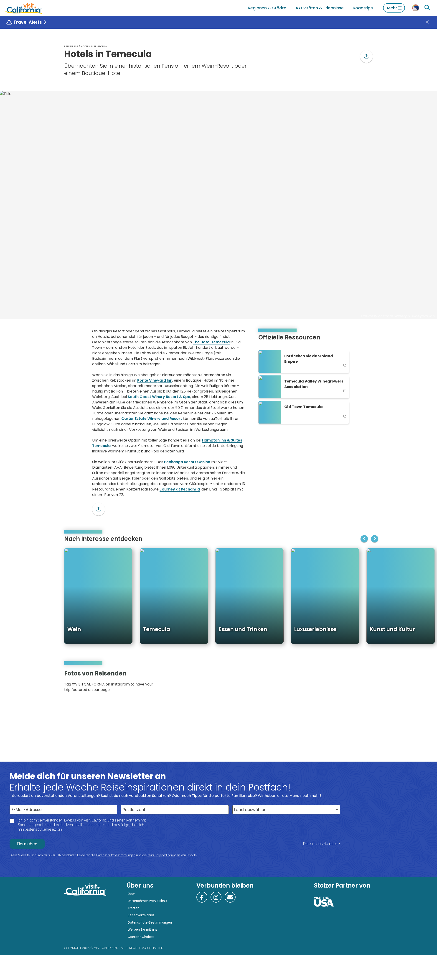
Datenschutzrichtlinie (320, 844)
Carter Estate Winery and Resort (151, 418)
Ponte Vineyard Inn (154, 380)
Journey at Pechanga (180, 489)
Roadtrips (363, 8)
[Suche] (427, 7)
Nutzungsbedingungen (163, 855)
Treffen (133, 908)
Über (131, 894)
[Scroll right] (374, 538)
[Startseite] (23, 8)
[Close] (430, 22)
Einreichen (27, 844)
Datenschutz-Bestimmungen (150, 922)
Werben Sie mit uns (142, 929)
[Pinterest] (360, 682)
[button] (366, 56)
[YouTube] (366, 682)
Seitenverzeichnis (141, 915)
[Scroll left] (364, 538)
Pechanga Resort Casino (187, 462)
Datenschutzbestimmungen (115, 855)
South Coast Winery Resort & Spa (159, 396)
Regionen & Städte (267, 8)
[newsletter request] (230, 897)
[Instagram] (353, 682)
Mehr (392, 8)
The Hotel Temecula (211, 342)
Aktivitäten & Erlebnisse (319, 8)
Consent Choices (141, 937)
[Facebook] (201, 897)
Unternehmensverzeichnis (147, 901)
